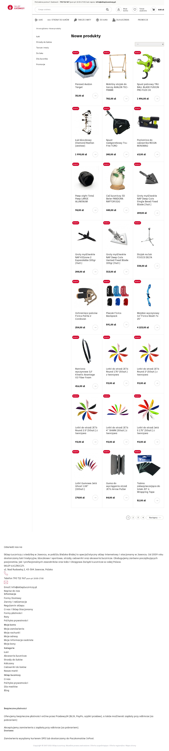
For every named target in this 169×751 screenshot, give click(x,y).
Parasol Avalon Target (83, 85)
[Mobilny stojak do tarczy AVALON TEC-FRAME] (117, 66)
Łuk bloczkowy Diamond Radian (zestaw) (84, 143)
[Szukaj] (107, 9)
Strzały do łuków (60, 20)
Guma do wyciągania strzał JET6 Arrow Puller (116, 486)
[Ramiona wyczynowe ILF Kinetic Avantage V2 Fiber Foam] (86, 351)
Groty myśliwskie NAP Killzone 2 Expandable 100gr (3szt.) (85, 258)
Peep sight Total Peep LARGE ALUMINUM (84, 198)
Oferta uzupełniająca (99, 746)
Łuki (41, 20)
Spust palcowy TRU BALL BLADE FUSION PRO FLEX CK (148, 87)
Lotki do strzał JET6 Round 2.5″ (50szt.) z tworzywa (86, 430)
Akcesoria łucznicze (15, 656)
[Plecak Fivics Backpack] (117, 295)
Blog (6, 690)
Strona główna (42, 28)
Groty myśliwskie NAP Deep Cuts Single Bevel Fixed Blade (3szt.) (147, 200)
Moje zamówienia (14, 629)
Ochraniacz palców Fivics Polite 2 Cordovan (86, 316)
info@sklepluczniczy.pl (106, 2)
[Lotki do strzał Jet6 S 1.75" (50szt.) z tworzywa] (148, 409)
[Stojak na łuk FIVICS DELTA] (148, 236)
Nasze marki (11, 670)
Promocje (143, 20)
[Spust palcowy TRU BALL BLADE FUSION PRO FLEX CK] (148, 66)
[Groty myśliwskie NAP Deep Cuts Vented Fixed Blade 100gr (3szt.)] (117, 236)
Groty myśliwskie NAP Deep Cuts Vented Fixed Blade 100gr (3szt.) (117, 258)
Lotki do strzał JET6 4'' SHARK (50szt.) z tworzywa (117, 430)
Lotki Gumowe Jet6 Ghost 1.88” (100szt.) (86, 486)
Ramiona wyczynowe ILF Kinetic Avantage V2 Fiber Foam (85, 373)
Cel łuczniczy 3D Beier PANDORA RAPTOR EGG (115, 198)
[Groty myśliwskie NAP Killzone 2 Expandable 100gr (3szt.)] (86, 236)
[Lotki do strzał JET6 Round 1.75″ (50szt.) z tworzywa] (117, 351)
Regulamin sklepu (14, 605)
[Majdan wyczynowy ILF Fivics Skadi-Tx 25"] (148, 295)
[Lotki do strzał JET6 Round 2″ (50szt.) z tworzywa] (148, 351)
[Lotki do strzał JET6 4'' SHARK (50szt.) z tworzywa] (117, 409)
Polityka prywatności (16, 620)
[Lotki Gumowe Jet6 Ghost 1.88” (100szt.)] (86, 465)
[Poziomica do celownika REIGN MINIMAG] (148, 122)
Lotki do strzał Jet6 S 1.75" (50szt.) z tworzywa (148, 430)
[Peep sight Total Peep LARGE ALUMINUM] (86, 178)
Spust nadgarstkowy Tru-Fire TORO (116, 143)
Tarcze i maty (84, 20)
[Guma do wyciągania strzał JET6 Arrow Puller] (117, 465)
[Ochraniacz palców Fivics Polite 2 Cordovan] (86, 295)
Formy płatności (13, 613)
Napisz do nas (12, 591)
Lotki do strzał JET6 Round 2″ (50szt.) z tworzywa (148, 372)
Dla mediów (11, 686)
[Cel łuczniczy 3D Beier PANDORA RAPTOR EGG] (117, 178)
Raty (6, 616)
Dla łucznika (122, 20)
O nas (7, 679)
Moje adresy (11, 636)
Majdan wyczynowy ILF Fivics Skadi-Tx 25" (148, 316)
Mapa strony (131, 746)
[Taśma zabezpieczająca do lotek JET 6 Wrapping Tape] (148, 465)
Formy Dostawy (12, 598)
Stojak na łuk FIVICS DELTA (144, 256)
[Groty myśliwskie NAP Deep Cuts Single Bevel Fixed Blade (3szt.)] (148, 178)
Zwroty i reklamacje (15, 602)
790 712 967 (64, 2)
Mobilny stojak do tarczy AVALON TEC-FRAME (117, 87)
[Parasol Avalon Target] (86, 66)
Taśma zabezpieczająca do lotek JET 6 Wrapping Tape (148, 487)
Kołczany (9, 663)
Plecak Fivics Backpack (113, 314)
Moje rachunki (12, 632)
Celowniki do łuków (15, 667)
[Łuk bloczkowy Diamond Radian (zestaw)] (86, 122)
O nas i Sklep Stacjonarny (18, 609)
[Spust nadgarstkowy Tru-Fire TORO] (117, 122)
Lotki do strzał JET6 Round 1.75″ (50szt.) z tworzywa (117, 372)
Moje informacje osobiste (18, 640)
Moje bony (10, 643)
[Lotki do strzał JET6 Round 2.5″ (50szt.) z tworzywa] (86, 409)
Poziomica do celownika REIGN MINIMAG (147, 143)
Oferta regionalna (117, 746)
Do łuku (104, 20)
